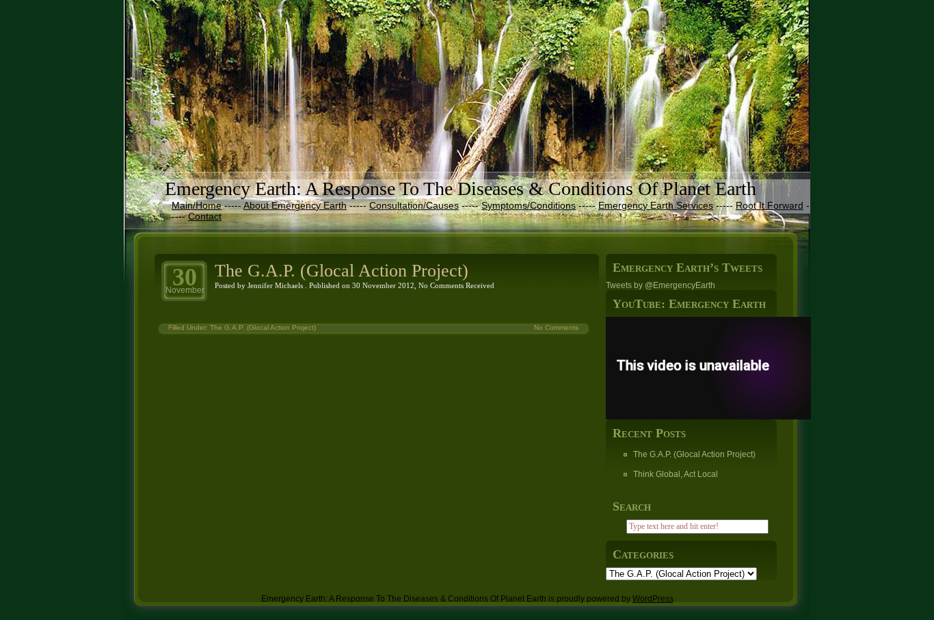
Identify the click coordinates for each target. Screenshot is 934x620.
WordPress (652, 599)
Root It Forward (769, 205)
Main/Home (197, 205)
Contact (205, 216)
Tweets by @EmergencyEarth (660, 285)
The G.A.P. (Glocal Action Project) (341, 271)
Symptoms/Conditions (528, 205)
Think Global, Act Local (675, 474)
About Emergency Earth (295, 205)
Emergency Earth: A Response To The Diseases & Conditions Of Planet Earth (460, 188)
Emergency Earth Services (655, 205)
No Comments (441, 285)
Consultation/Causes (414, 205)
